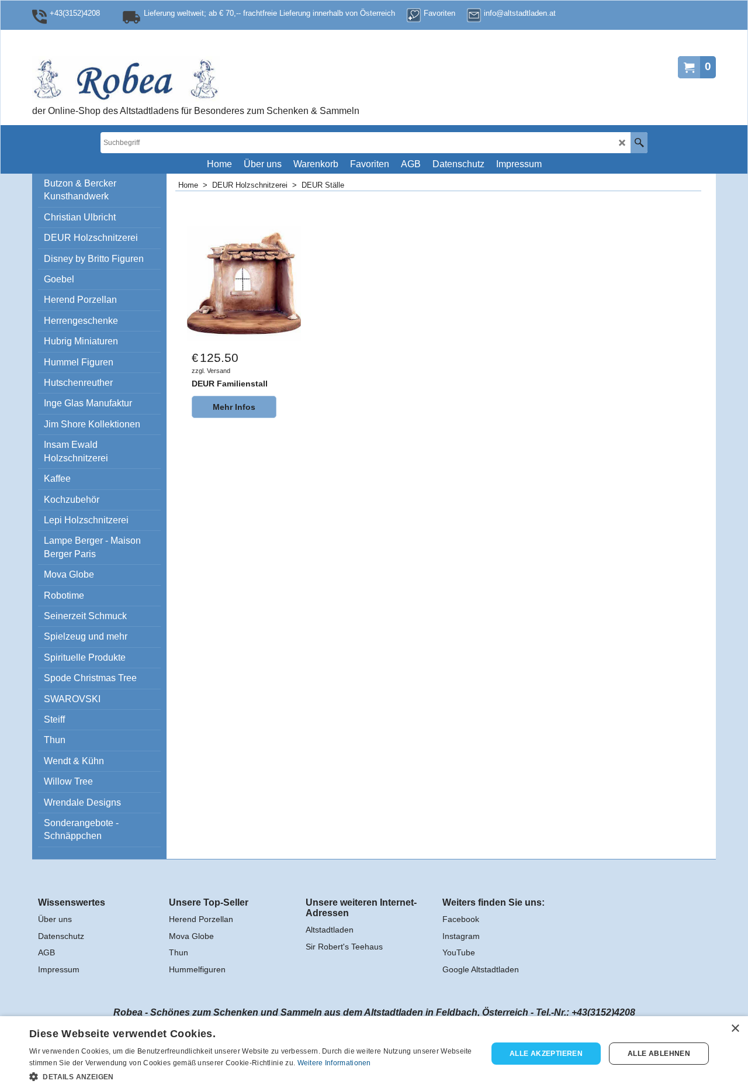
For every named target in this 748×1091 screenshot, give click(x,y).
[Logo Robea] (163, 79)
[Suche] (639, 142)
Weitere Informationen (334, 1063)
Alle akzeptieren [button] (546, 1053)
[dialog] (374, 1053)
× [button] (734, 1028)
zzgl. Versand (211, 370)
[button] (251, 1075)
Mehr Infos (234, 407)
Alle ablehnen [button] (659, 1053)
